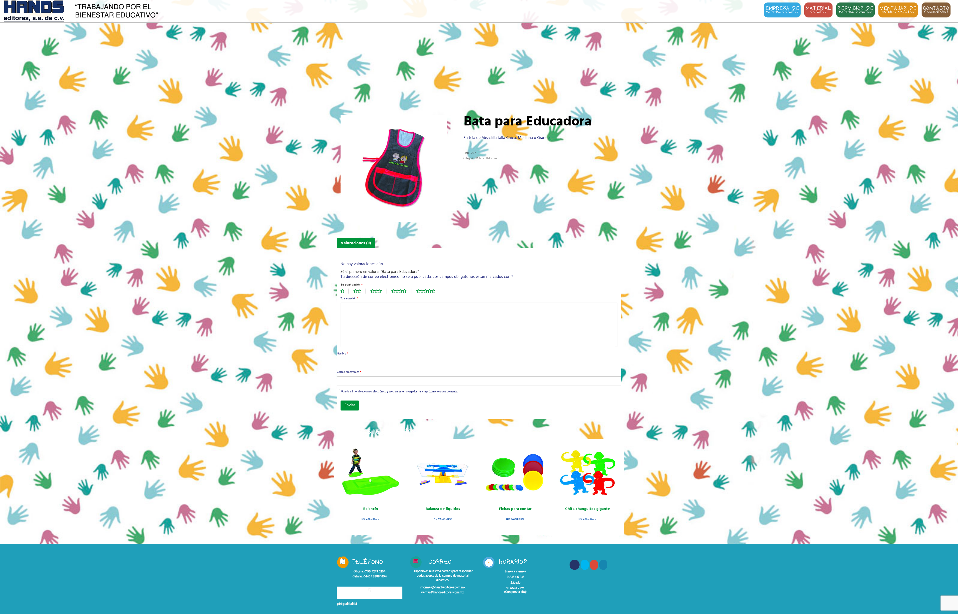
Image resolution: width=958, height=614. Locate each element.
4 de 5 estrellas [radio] (401, 291)
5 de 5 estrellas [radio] (428, 291)
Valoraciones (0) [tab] (356, 243)
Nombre (342, 353)
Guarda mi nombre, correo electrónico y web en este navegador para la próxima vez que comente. (399, 391)
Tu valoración (349, 298)
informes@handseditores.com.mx (442, 587)
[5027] (394, 168)
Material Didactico (486, 158)
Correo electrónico (349, 372)
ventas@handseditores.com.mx (442, 592)
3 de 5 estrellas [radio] (378, 291)
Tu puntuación (352, 285)
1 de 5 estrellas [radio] (345, 291)
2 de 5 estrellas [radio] (359, 291)
